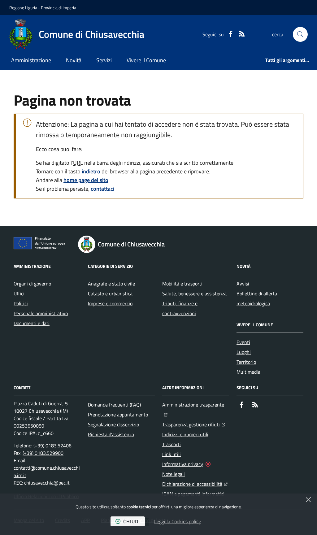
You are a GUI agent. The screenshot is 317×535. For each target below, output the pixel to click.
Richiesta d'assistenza (111, 434)
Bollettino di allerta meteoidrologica (257, 298)
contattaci (102, 189)
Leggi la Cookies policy (177, 521)
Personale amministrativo (41, 313)
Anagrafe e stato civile (111, 283)
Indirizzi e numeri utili (185, 434)
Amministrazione (31, 60)
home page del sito (85, 180)
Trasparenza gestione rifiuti (193, 424)
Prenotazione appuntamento (118, 414)
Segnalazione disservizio (113, 424)
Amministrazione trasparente (195, 404)
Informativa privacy (182, 464)
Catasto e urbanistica (110, 293)
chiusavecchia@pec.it (47, 482)
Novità (73, 60)
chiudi (131, 521)
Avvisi (243, 283)
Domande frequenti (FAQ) (114, 404)
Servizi (104, 60)
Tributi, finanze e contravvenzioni (180, 308)
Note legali (173, 474)
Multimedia (248, 372)
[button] (300, 34)
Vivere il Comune (146, 60)
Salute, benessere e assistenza (194, 293)
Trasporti (171, 444)
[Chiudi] (308, 499)
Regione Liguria (23, 7)
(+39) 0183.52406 (52, 445)
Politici (21, 303)
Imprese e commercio (110, 303)
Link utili (171, 454)
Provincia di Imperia (58, 7)
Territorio (246, 362)
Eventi (243, 342)
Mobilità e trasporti (182, 283)
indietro (91, 171)
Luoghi (244, 352)
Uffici (19, 293)
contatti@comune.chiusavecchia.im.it (47, 471)
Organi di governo (32, 283)
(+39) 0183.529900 (43, 453)
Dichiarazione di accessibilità (195, 484)
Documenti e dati (32, 323)
